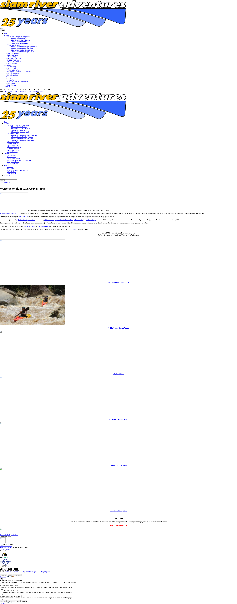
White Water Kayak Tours (119, 328)
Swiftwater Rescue (5, 547)
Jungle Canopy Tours (118, 465)
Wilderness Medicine (6, 546)
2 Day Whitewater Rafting (19, 41)
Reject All (10, 575)
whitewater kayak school (65, 220)
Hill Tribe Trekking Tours (118, 419)
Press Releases (11, 85)
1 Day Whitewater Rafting (19, 38)
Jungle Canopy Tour (13, 56)
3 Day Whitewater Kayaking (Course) (22, 50)
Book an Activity (5, 182)
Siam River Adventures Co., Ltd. (9, 213)
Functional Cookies (7, 586)
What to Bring (11, 66)
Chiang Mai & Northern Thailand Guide (19, 71)
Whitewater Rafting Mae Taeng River (18, 36)
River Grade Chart (12, 75)
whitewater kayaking (43, 226)
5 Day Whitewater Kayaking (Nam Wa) (22, 51)
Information (7, 65)
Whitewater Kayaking (13, 45)
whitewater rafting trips (51, 220)
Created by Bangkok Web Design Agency (37, 572)
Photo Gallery (11, 83)
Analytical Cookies (7, 591)
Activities (6, 35)
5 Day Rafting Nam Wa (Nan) (20, 43)
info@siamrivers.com (10, 91)
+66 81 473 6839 (38, 91)
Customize (3, 575)
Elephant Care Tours (13, 53)
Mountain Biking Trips (14, 58)
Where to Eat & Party (13, 70)
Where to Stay (11, 68)
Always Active (17, 580)
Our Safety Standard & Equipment (17, 81)
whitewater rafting (29, 226)
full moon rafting (79, 220)
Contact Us (10, 80)
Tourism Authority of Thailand (9, 535)
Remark (16, 586)
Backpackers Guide (13, 73)
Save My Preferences (13, 601)
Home (5, 33)
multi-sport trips (91, 220)
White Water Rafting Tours (118, 282)
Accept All (18, 575)
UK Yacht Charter (5, 549)
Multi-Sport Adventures (14, 61)
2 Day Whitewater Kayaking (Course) (22, 48)
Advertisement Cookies (8, 596)
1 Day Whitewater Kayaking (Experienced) (24, 46)
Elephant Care (118, 374)
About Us (6, 76)
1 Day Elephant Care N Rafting (20, 40)
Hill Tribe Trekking (13, 60)
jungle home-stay (24, 216)
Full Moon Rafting (12, 55)
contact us (75, 229)
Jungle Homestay (12, 63)
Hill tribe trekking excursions (26, 220)
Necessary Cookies (7, 580)
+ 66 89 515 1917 (25, 91)
